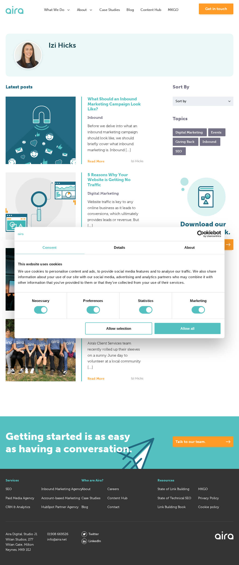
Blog (130, 10)
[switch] (93, 309)
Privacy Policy (208, 498)
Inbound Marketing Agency (62, 489)
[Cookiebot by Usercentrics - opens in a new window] (200, 233)
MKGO (173, 10)
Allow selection (118, 328)
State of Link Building (173, 489)
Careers (113, 489)
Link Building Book (172, 507)
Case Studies (109, 10)
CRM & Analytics (18, 507)
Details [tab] (119, 247)
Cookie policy (208, 507)
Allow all (187, 328)
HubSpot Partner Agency (60, 507)
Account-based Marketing (60, 498)
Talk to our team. (191, 441)
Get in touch (216, 9)
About (82, 10)
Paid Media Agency (20, 498)
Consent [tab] (49, 247)
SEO (9, 489)
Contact (113, 507)
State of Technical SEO (174, 498)
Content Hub (151, 10)
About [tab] (189, 247)
